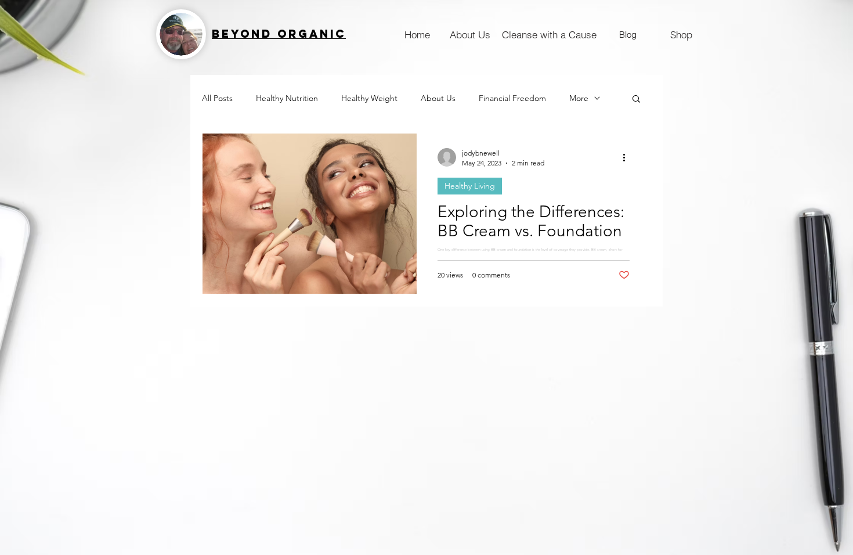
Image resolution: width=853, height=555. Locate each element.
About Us (438, 98)
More (578, 98)
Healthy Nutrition (287, 98)
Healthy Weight (369, 98)
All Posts (217, 98)
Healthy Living (469, 186)
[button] (636, 99)
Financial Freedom (512, 98)
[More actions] (628, 157)
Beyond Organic (279, 34)
